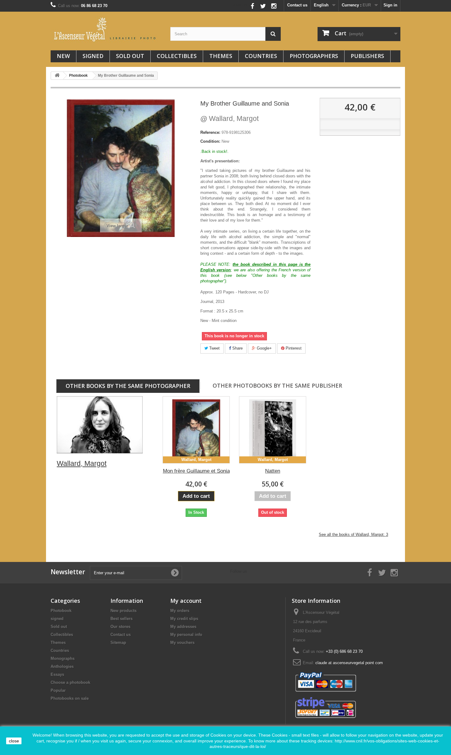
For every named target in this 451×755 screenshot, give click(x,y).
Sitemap (118, 642)
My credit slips (184, 618)
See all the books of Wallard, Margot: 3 (353, 534)
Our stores (120, 626)
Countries (261, 56)
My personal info (186, 634)
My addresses (183, 626)
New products (123, 610)
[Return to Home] (57, 75)
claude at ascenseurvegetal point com (349, 662)
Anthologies (62, 666)
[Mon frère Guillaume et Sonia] (196, 429)
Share (237, 348)
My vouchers (182, 642)
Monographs (63, 658)
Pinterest (293, 348)
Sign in (390, 5)
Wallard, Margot (229, 118)
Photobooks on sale (70, 698)
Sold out (130, 56)
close (14, 740)
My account (186, 600)
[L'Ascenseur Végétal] (106, 29)
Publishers (367, 56)
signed (93, 56)
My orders (179, 610)
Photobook (61, 610)
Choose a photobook (70, 682)
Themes (220, 56)
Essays (57, 674)
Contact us (297, 5)
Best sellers (121, 618)
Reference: (210, 132)
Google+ (264, 348)
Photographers (314, 56)
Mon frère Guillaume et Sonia (196, 471)
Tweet (214, 348)
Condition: (210, 141)
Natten (272, 471)
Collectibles (177, 56)
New (63, 56)
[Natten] (272, 429)
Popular (58, 690)
